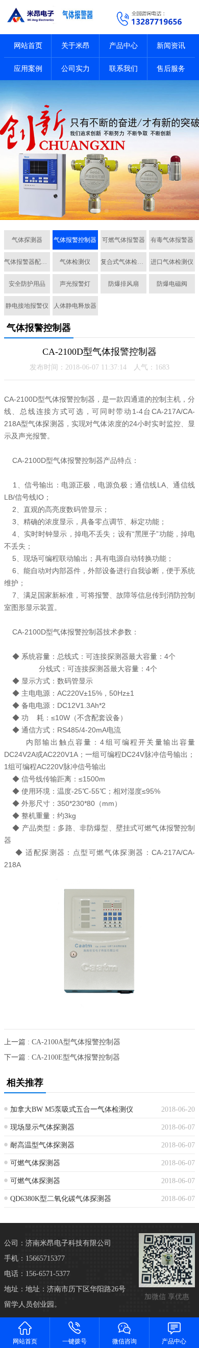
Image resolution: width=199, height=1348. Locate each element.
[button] (95, 211)
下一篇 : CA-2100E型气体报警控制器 (62, 1057)
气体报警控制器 (75, 239)
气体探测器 (27, 239)
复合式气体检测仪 (123, 261)
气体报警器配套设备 (27, 261)
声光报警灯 (75, 283)
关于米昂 (75, 46)
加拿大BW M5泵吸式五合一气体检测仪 (71, 1109)
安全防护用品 (27, 283)
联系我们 (123, 68)
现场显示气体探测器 (42, 1127)
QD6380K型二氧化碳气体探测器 (60, 1199)
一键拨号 (74, 1341)
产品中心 (123, 46)
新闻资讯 (171, 46)
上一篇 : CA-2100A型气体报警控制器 (62, 1042)
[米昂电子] (50, 14)
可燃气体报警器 (123, 239)
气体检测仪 (75, 261)
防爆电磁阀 (172, 283)
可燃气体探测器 (35, 1163)
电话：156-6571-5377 (37, 1274)
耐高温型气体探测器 (42, 1145)
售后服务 (171, 68)
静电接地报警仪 (27, 305)
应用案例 (28, 68)
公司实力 (75, 68)
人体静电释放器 (75, 305)
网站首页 (28, 46)
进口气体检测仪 (172, 261)
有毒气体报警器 (172, 239)
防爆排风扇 (123, 283)
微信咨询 (124, 1341)
